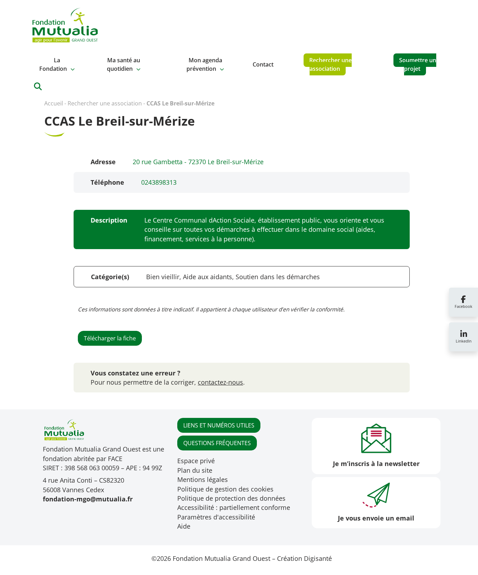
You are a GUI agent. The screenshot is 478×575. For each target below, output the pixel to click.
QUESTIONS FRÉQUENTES (217, 443)
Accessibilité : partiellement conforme (233, 507)
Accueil (53, 103)
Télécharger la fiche (110, 338)
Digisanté (318, 558)
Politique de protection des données (231, 498)
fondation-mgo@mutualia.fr (88, 499)
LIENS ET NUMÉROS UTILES (218, 425)
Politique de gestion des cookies (225, 489)
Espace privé (196, 460)
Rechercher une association (330, 64)
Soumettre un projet (417, 64)
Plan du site (194, 470)
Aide (183, 526)
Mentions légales (202, 479)
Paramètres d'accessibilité (216, 517)
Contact (263, 64)
